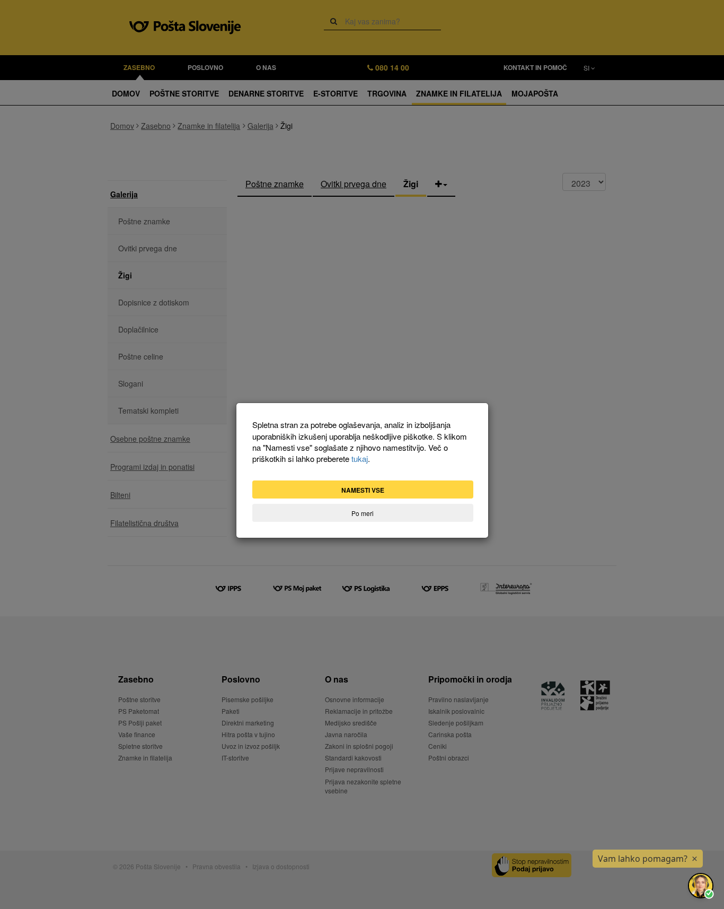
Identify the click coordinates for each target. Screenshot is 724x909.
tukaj (359, 458)
